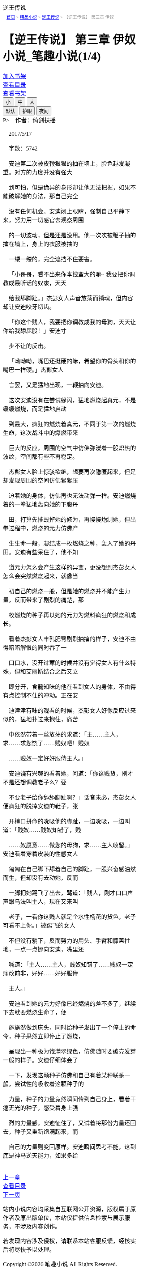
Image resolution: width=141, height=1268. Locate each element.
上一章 (11, 1177)
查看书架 (14, 93)
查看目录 (14, 85)
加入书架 (14, 76)
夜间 (43, 111)
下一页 (11, 1195)
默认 (10, 111)
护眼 (27, 111)
